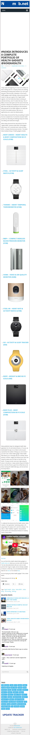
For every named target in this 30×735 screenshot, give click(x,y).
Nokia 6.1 (4, 694)
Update (22, 706)
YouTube (3, 558)
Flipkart (25, 685)
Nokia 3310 (4, 701)
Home (19, 66)
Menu (3, 10)
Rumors (4, 704)
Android (7, 685)
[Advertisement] (15, 27)
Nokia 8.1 (24, 697)
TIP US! (23, 731)
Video (3, 708)
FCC (15, 685)
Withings (14, 591)
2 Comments (9, 613)
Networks (4, 690)
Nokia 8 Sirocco (17, 697)
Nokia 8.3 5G (5, 699)
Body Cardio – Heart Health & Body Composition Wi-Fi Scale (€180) (15, 137)
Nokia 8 (10, 697)
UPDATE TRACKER (16, 733)
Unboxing (16, 706)
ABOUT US (7, 729)
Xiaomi (7, 708)
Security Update (21, 704)
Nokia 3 (19, 690)
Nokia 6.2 (10, 694)
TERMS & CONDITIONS (13, 731)
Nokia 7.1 (24, 694)
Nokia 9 (12, 699)
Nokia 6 (21, 692)
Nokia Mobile (12, 701)
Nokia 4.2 (4, 692)
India (25, 687)
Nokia (22, 66)
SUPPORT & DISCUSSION (18, 729)
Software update (6, 706)
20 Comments (10, 601)
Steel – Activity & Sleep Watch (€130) (13, 172)
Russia (8, 704)
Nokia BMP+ (19, 589)
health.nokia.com (5, 563)
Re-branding (8, 591)
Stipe (2, 66)
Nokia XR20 (20, 701)
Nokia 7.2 (4, 697)
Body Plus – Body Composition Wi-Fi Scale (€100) (14, 412)
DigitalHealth (15, 66)
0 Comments (9, 608)
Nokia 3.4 (25, 690)
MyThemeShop (18, 727)
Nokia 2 (14, 690)
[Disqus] (15, 646)
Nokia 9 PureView (19, 699)
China (11, 685)
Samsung (14, 704)
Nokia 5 (10, 692)
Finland (20, 685)
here (9, 570)
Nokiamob (17, 725)
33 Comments (10, 622)
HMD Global (14, 687)
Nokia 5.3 (15, 692)
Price (25, 701)
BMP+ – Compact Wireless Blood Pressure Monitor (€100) (14, 241)
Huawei (20, 687)
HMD (8, 687)
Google (3, 687)
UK (12, 706)
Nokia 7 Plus (17, 694)
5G (2, 685)
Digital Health (7, 589)
